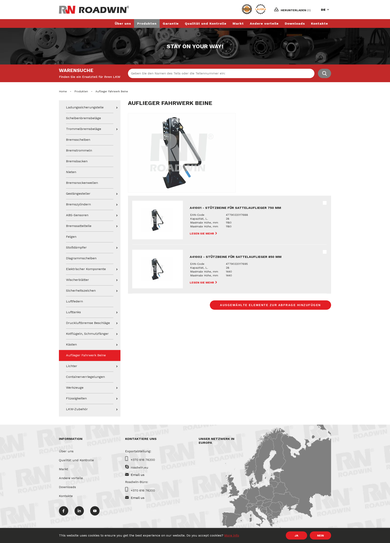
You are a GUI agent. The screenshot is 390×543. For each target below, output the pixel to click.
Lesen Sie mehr (202, 233)
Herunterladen (296, 10)
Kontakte (319, 23)
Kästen (71, 344)
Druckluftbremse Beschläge (88, 323)
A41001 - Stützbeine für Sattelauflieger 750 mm (235, 208)
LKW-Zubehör (77, 409)
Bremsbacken (77, 161)
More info (231, 535)
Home (63, 91)
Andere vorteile (264, 23)
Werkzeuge (74, 387)
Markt (238, 23)
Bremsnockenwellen (82, 183)
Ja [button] (296, 535)
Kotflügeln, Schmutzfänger (87, 334)
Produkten (147, 23)
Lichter (71, 366)
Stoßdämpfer (76, 247)
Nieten (71, 172)
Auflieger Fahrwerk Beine (86, 355)
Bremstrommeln (79, 150)
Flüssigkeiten (76, 398)
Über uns (123, 23)
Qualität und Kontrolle (205, 23)
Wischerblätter (77, 280)
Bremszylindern (78, 204)
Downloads (295, 23)
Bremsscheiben (78, 140)
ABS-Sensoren (77, 215)
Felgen (71, 237)
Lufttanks (73, 312)
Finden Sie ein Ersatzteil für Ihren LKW (89, 77)
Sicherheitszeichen (81, 290)
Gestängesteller (78, 193)
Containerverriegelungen (85, 377)
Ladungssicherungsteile (85, 107)
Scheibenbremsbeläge (83, 118)
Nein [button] (320, 535)
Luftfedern (74, 301)
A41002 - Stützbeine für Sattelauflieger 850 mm (236, 257)
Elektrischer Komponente (86, 269)
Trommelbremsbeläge (83, 129)
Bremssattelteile (78, 226)
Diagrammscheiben (81, 258)
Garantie (171, 23)
